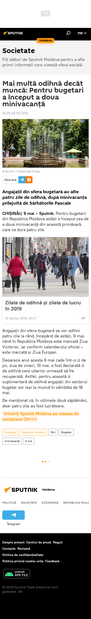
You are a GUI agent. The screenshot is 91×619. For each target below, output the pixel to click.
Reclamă (24, 548)
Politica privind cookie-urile (22, 561)
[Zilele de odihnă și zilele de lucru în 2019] (45, 267)
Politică (9, 502)
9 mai (28, 441)
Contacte (9, 548)
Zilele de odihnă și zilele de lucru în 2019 (43, 306)
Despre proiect (13, 542)
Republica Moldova (33, 432)
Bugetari (66, 432)
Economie (50, 502)
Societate (10, 432)
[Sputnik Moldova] (14, 35)
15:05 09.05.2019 (15, 113)
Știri (53, 432)
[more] (83, 318)
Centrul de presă (38, 542)
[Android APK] (16, 574)
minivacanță (12, 441)
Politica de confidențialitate (22, 555)
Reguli (58, 542)
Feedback (52, 561)
